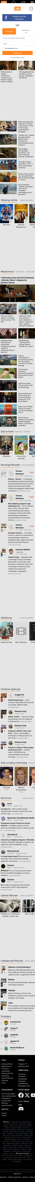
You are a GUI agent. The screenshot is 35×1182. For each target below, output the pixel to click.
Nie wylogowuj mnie (11, 48)
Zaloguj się (9, 31)
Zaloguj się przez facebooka (19, 17)
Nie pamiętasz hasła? (17, 57)
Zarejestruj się (26, 31)
